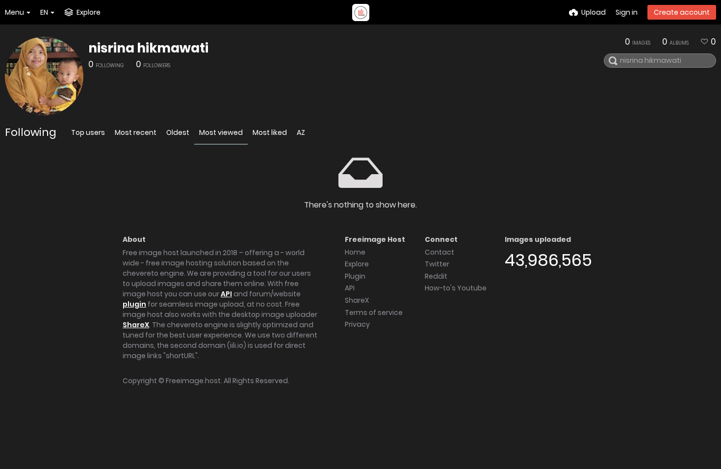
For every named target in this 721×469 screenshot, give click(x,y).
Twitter (437, 264)
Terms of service (374, 312)
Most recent (135, 132)
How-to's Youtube (456, 288)
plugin (134, 304)
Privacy (357, 324)
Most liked (270, 132)
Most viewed (221, 132)
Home (355, 252)
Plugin (355, 276)
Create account (682, 12)
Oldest (177, 132)
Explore (357, 264)
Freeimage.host (193, 381)
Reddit (436, 276)
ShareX (136, 325)
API (226, 294)
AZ (301, 132)
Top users (88, 132)
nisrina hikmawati (148, 48)
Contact (439, 252)
